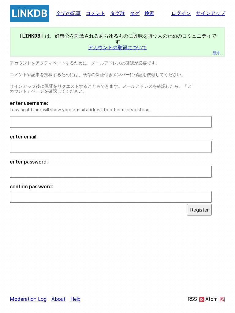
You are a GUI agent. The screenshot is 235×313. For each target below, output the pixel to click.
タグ (135, 13)
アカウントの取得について (117, 47)
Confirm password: (31, 187)
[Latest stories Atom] (222, 300)
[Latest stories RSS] (202, 300)
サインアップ (210, 13)
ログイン (181, 13)
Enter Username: (29, 103)
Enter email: (24, 137)
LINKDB (29, 13)
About (58, 299)
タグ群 (117, 13)
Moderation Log (28, 299)
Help (75, 299)
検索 (149, 13)
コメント (95, 13)
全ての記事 (68, 13)
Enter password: (29, 162)
